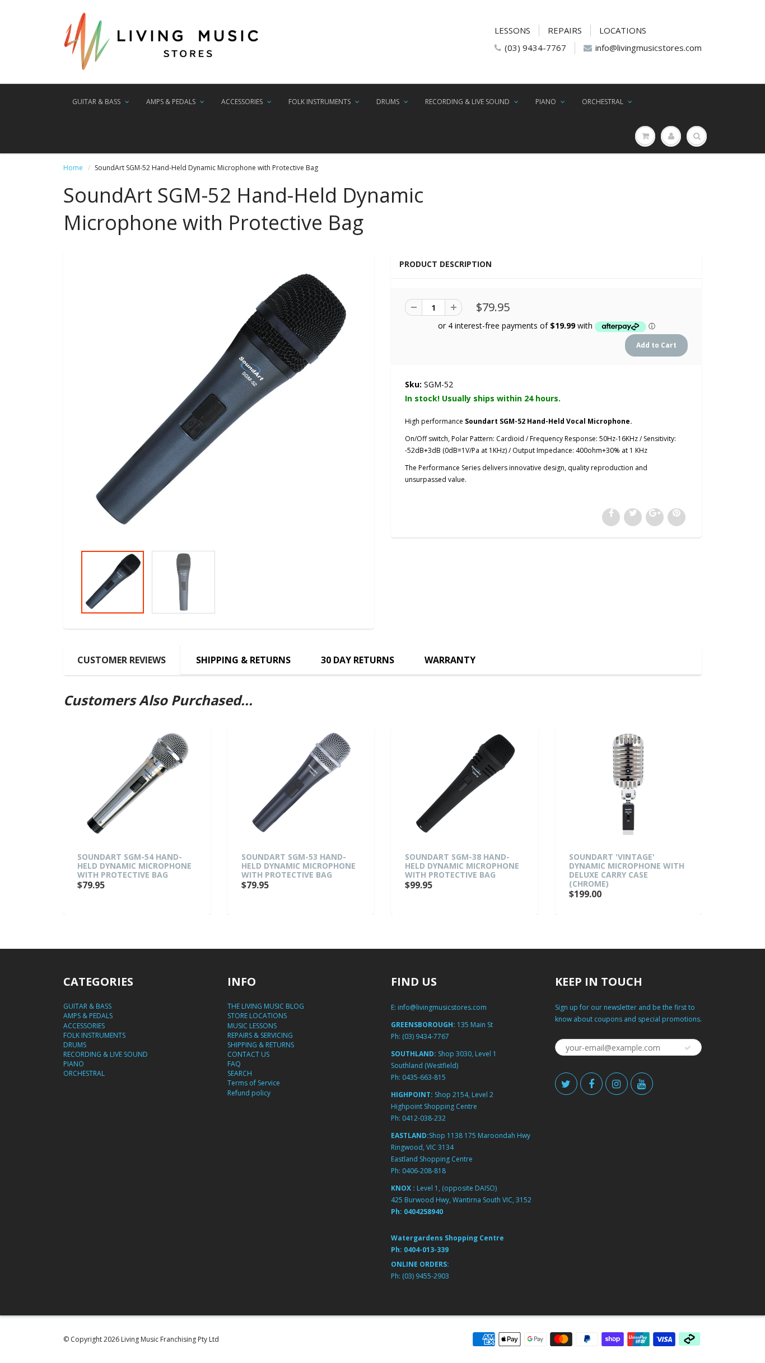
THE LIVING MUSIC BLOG (265, 1006)
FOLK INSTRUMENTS (319, 101)
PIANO (545, 101)
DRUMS (387, 101)
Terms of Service (253, 1083)
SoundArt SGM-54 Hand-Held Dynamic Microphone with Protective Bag (134, 865)
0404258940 (423, 1211)
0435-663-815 (424, 1077)
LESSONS (512, 30)
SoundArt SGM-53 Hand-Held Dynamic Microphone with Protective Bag (298, 865)
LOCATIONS (622, 30)
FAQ (234, 1064)
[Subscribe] (688, 1048)
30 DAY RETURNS (357, 660)
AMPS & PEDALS (170, 101)
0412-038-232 (424, 1118)
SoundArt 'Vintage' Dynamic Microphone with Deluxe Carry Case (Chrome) (626, 870)
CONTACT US (248, 1054)
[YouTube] (642, 1083)
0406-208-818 (424, 1170)
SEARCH (239, 1073)
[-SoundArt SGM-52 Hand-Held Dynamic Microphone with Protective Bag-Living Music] (218, 402)
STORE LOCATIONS (257, 1015)
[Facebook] (591, 1083)
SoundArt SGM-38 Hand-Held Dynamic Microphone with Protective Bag (462, 865)
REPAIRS (565, 30)
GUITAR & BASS (96, 101)
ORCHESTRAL (602, 101)
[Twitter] (566, 1083)
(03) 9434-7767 (535, 47)
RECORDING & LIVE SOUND (467, 101)
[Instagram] (616, 1083)
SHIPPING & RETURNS (243, 660)
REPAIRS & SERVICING (260, 1035)
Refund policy (248, 1093)
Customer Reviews (121, 660)
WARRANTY (450, 660)
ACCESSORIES (242, 101)
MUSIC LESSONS (252, 1026)
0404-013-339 (426, 1249)
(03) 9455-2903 (425, 1276)
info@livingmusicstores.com (648, 47)
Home (73, 167)
